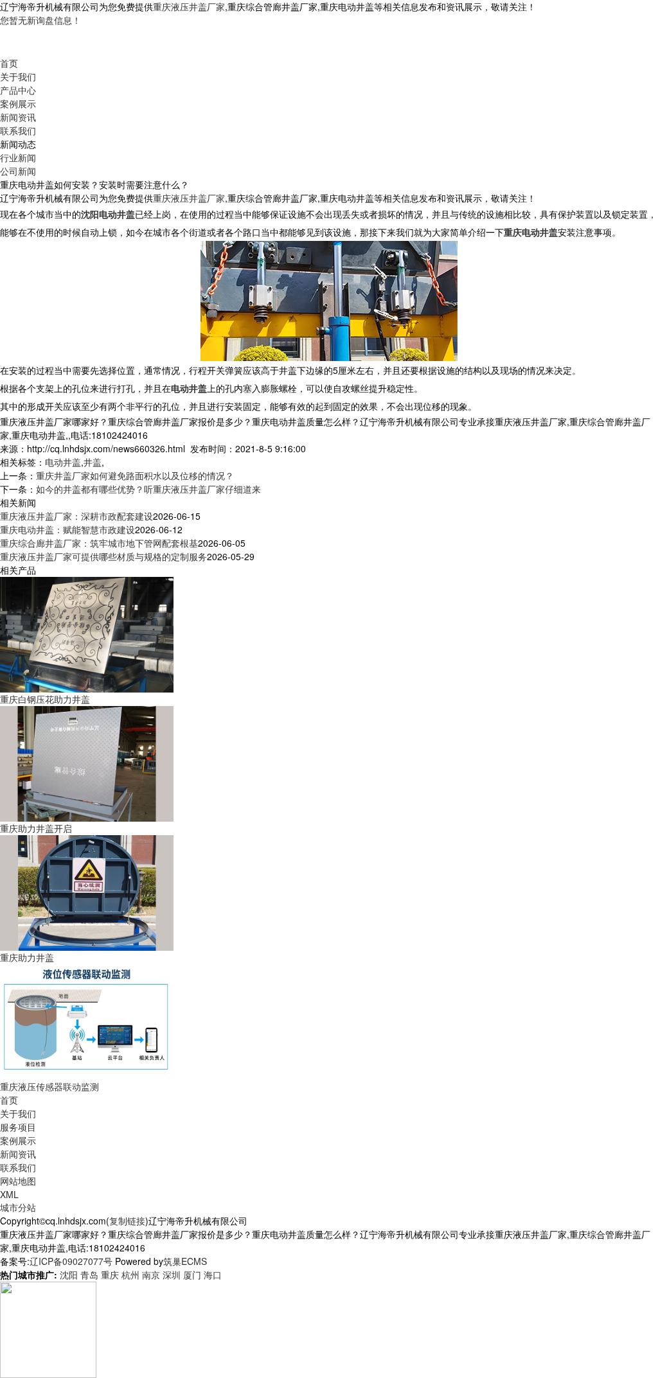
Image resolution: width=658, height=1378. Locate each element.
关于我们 (18, 76)
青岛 (89, 1274)
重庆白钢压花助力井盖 (45, 699)
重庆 (110, 1274)
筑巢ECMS (185, 1261)
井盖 (93, 461)
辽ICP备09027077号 (71, 1261)
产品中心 (18, 90)
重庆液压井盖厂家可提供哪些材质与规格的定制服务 (103, 556)
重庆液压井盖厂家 (189, 6)
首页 (9, 63)
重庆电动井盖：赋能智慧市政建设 (67, 529)
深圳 (172, 1274)
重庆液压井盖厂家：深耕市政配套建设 (76, 515)
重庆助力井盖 (27, 957)
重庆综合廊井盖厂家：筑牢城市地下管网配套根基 (99, 542)
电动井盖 (63, 461)
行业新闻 (18, 157)
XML (9, 1194)
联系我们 (18, 130)
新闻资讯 (18, 116)
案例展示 (18, 103)
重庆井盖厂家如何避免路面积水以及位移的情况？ (135, 475)
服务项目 (18, 1126)
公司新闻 (18, 170)
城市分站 (18, 1207)
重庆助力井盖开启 (36, 828)
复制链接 (127, 1220)
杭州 (130, 1274)
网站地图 (18, 1180)
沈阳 (69, 1274)
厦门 (192, 1274)
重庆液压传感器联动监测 (49, 1086)
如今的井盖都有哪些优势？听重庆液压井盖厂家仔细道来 (148, 488)
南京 (151, 1274)
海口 (213, 1274)
